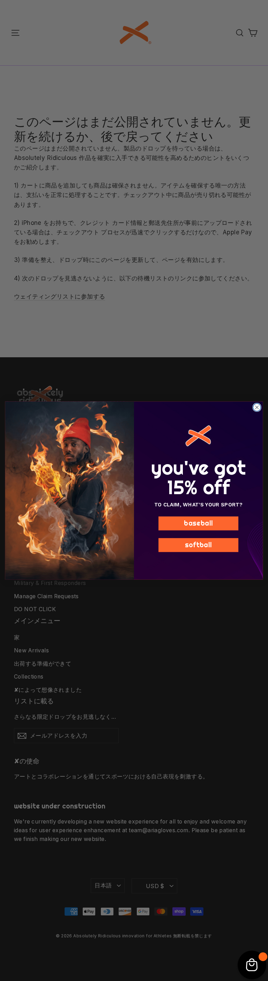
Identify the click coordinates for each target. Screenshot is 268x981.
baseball (198, 523)
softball (198, 545)
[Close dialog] (257, 407)
